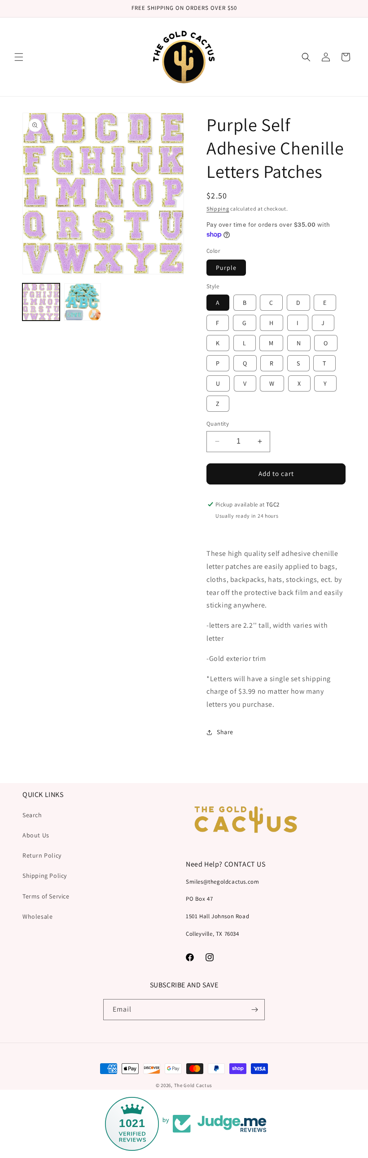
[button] (19, 57)
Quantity (217, 423)
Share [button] (225, 732)
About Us (35, 835)
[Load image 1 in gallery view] (41, 302)
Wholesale (37, 916)
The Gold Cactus (193, 1085)
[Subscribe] (254, 1009)
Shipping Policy (44, 876)
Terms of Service (46, 896)
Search (32, 815)
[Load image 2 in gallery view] (82, 302)
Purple (226, 268)
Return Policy (41, 855)
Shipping (217, 208)
